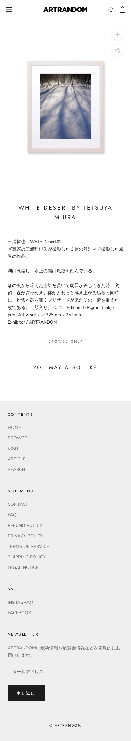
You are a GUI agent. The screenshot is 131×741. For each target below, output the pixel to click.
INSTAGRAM (20, 602)
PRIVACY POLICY (25, 536)
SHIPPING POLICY (26, 557)
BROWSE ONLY (65, 341)
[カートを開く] (122, 9)
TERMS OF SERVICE (28, 546)
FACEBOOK (19, 613)
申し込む (26, 693)
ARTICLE (16, 459)
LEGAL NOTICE (23, 568)
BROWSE (17, 438)
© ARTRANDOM (65, 725)
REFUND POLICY (25, 525)
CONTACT (18, 504)
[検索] (111, 9)
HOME (14, 427)
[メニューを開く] (9, 9)
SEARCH (16, 470)
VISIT (13, 448)
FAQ (12, 515)
